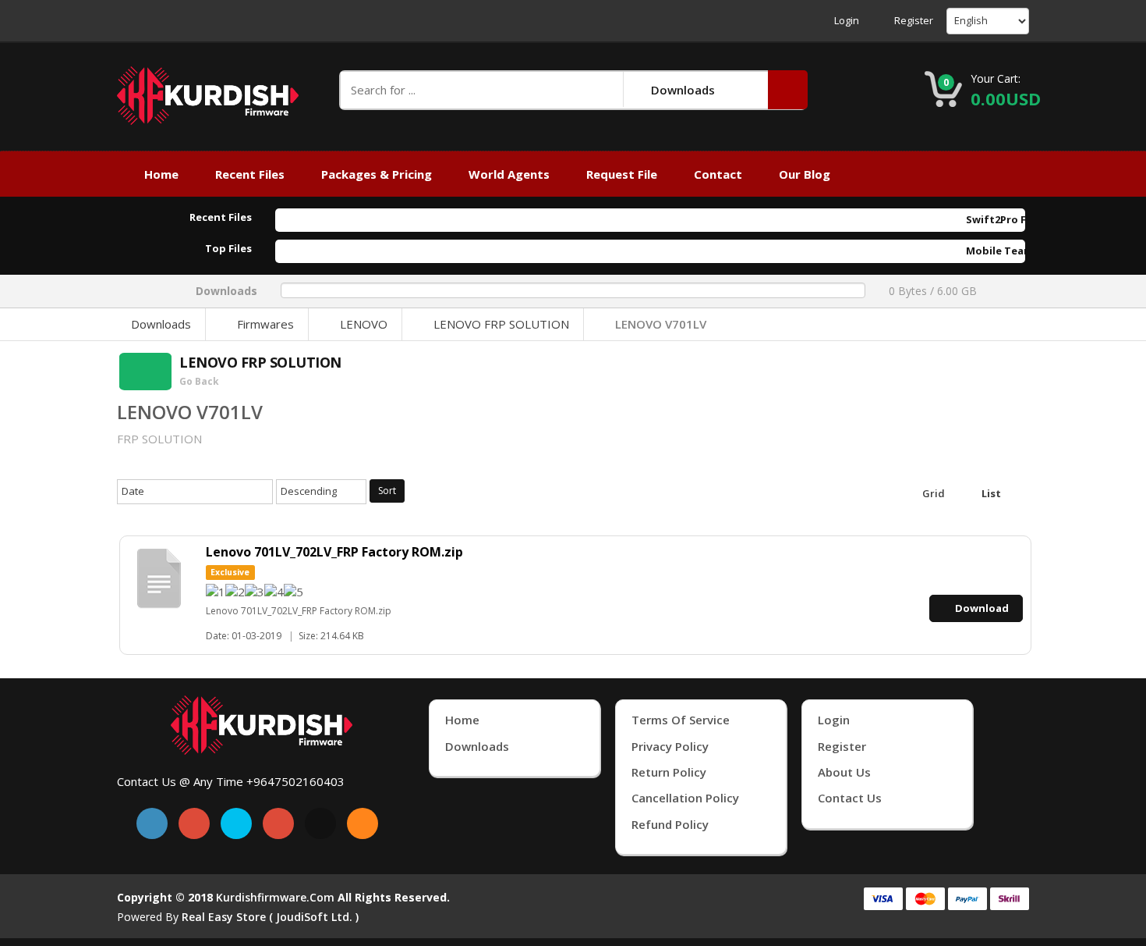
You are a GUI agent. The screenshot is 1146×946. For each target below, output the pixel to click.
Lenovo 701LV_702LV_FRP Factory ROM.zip (334, 551)
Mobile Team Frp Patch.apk (1013, 251)
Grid (932, 493)
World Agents (509, 174)
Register (913, 21)
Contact (718, 174)
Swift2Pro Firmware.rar (1003, 219)
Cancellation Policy (685, 798)
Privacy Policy (670, 746)
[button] (788, 89)
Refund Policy (670, 824)
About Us (844, 772)
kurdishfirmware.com (275, 897)
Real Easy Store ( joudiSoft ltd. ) (270, 916)
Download (982, 608)
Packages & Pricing (376, 174)
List (990, 493)
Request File (621, 174)
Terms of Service (680, 719)
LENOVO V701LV (660, 324)
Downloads (161, 324)
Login (846, 21)
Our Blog (804, 174)
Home (161, 174)
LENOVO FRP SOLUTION (501, 324)
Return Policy (668, 772)
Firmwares (265, 324)
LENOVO (363, 324)
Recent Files (250, 174)
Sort (387, 490)
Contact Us (850, 798)
